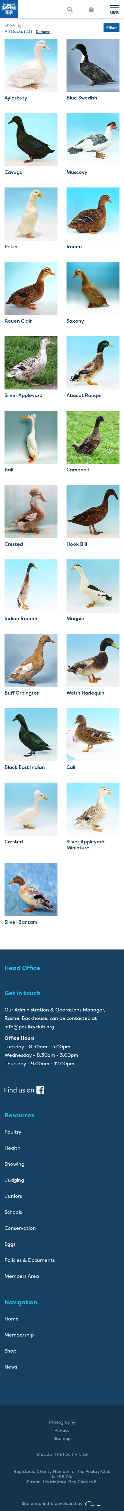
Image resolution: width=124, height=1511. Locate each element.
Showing (14, 1164)
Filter (111, 27)
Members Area (22, 1276)
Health (12, 1148)
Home (12, 1319)
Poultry (13, 1132)
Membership (19, 1335)
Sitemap (62, 1438)
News (11, 1367)
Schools (13, 1212)
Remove (43, 31)
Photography (62, 1422)
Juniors (13, 1196)
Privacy (62, 1430)
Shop (10, 1351)
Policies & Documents (30, 1260)
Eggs (10, 1244)
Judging (14, 1180)
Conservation (20, 1228)
